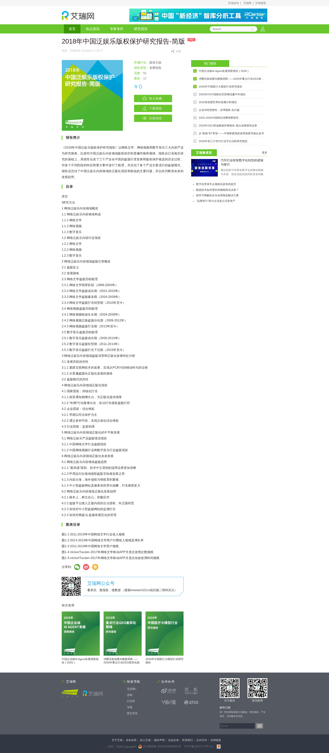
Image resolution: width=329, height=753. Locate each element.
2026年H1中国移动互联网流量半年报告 (222, 94)
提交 (259, 726)
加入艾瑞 (145, 740)
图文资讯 (132, 713)
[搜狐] (191, 691)
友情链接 (215, 740)
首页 (72, 29)
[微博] (86, 567)
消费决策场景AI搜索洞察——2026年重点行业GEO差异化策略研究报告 (122, 662)
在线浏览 (155, 118)
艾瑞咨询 (233, 3)
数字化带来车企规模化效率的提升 (216, 184)
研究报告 (141, 29)
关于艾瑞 (117, 740)
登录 (262, 29)
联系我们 (187, 740)
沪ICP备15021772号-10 (198, 746)
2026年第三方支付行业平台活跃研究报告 (223, 141)
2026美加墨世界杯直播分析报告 (218, 102)
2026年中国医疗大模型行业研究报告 (220, 86)
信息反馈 (173, 740)
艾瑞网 (247, 3)
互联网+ (132, 688)
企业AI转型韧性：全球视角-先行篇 (219, 109)
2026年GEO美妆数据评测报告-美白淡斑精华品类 (228, 125)
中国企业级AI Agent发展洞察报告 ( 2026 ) (223, 70)
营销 (129, 695)
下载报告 (155, 108)
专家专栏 (117, 29)
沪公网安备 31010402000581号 (162, 746)
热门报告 (210, 63)
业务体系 (131, 740)
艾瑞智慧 (260, 3)
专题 (129, 707)
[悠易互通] (168, 702)
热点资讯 (93, 29)
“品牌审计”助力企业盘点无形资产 (215, 200)
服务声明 (159, 740)
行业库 (131, 701)
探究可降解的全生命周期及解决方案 (217, 195)
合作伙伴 (201, 740)
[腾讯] (95, 567)
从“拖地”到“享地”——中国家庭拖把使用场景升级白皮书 (231, 133)
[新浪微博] (168, 691)
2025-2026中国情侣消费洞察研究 (219, 117)
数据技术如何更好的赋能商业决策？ (217, 189)
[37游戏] (191, 702)
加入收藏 (155, 98)
